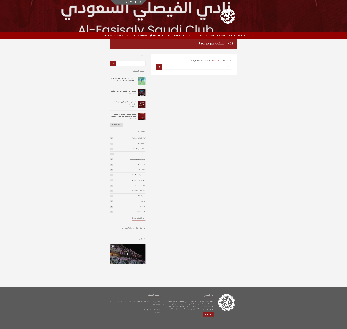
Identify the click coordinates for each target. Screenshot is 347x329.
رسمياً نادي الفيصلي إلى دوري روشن (123, 91)
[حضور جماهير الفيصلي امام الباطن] (127, 254)
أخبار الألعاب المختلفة (138, 138)
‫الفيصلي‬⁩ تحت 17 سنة (138, 180)
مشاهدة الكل (117, 124)
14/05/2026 (132, 94)
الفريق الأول (141, 170)
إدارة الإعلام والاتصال (139, 149)
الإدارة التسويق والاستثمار (137, 159)
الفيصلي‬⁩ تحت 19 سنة (138, 185)
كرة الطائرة (142, 201)
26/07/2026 (132, 83)
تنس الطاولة (141, 196)
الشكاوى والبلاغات (139, 36)
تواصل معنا (107, 36)
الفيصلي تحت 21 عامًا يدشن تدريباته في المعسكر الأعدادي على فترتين (139, 302)
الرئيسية (241, 36)
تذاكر (127, 36)
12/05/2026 (133, 106)
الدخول (120, 2)
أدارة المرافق (141, 143)
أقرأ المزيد (208, 314)
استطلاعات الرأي (157, 36)
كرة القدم (142, 206)
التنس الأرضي (141, 164)
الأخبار (143, 154)
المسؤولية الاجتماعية (138, 191)
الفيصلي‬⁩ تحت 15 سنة (138, 175)
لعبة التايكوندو (140, 212)
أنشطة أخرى (192, 36)
